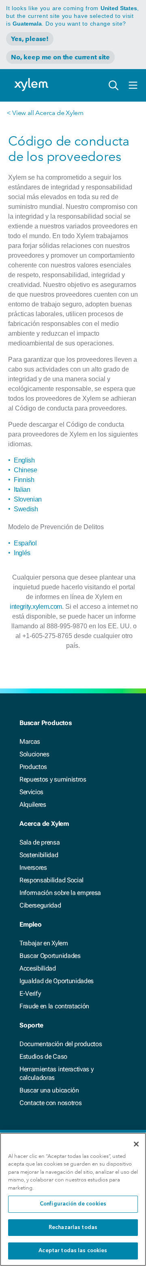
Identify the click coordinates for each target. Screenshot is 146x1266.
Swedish (26, 509)
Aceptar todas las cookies (73, 1250)
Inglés (22, 552)
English (24, 460)
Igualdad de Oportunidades (56, 981)
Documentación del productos (60, 1044)
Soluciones (34, 754)
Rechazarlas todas (73, 1227)
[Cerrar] (136, 1144)
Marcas (29, 741)
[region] (73, 1199)
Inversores (33, 867)
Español (25, 543)
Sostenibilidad (38, 855)
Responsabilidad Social (51, 880)
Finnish (24, 479)
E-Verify (30, 993)
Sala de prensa (39, 842)
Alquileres (32, 804)
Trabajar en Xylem (43, 943)
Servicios (31, 792)
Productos (33, 767)
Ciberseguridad (40, 905)
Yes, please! (30, 39)
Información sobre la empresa (60, 893)
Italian (22, 489)
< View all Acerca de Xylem (45, 113)
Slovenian (28, 499)
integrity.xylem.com (36, 606)
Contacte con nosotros (50, 1103)
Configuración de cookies (73, 1204)
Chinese (25, 470)
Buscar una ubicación (49, 1090)
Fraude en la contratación (54, 1006)
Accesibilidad (37, 968)
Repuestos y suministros (52, 779)
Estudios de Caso (43, 1056)
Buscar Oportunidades (50, 956)
